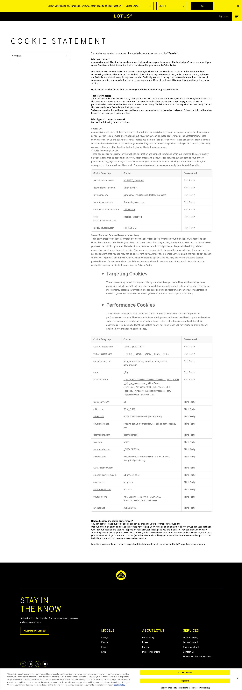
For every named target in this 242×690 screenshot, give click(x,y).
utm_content (130, 361)
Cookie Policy (119, 685)
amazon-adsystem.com (105, 475)
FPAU (176, 379)
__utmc (164, 354)
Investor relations (151, 651)
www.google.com (101, 449)
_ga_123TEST (137, 346)
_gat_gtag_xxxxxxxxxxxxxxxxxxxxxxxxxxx (145, 379)
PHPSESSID (130, 227)
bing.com (97, 442)
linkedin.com (99, 456)
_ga (152, 394)
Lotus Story (148, 637)
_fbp (126, 372)
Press (145, 642)
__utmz (128, 354)
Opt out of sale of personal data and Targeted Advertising (120, 526)
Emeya (104, 637)
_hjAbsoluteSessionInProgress (148, 391)
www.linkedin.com (102, 489)
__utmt (155, 354)
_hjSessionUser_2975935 (137, 394)
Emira (104, 647)
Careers (146, 647)
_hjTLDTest (158, 387)
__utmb (137, 354)
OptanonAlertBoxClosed (136, 195)
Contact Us (188, 651)
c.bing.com (98, 409)
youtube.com (100, 496)
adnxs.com (98, 416)
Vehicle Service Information (197, 656)
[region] (121, 679)
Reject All (185, 681)
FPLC (169, 379)
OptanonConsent (157, 195)
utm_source (160, 361)
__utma (146, 354)
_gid (126, 383)
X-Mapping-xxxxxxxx (134, 202)
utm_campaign (145, 361)
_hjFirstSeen (152, 383)
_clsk (126, 346)
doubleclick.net (101, 423)
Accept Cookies (185, 672)
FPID (148, 387)
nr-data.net (99, 507)
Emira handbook (191, 647)
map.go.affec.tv (101, 402)
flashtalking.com (101, 434)
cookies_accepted (133, 216)
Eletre (104, 642)
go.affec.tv (98, 482)
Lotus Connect (190, 642)
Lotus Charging (190, 637)
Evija (103, 651)
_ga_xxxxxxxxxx (137, 383)
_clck (167, 387)
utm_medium (130, 365)
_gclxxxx (128, 391)
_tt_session (129, 209)
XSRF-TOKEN (130, 187)
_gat (168, 391)
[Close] (237, 679)
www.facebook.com (103, 467)
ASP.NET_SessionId (134, 180)
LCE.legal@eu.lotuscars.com (190, 544)
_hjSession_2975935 (134, 387)
